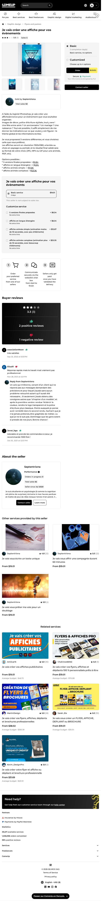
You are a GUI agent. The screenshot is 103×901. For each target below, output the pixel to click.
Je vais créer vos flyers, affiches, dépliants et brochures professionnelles (24, 720)
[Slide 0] (12, 84)
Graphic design (14, 24)
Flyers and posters (33, 24)
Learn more (40, 503)
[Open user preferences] (96, 5)
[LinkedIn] (45, 886)
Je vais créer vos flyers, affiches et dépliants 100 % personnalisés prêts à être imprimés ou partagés (75, 670)
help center (59, 805)
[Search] (50, 5)
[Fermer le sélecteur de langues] (67, 896)
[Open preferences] (85, 5)
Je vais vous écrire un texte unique (21, 558)
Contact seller (82, 87)
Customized (77, 59)
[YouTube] (49, 886)
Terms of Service (50, 872)
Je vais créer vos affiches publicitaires (22, 667)
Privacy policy (51, 876)
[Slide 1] (35, 84)
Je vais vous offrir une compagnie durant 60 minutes (75, 560)
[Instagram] (52, 886)
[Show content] (97, 845)
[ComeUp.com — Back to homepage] (8, 5)
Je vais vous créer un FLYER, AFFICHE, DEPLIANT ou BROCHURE (73, 720)
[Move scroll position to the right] (97, 15)
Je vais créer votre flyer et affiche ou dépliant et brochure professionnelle (22, 771)
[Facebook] (56, 886)
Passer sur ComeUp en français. (49, 896)
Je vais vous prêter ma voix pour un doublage (21, 609)
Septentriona (29, 99)
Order (77, 70)
